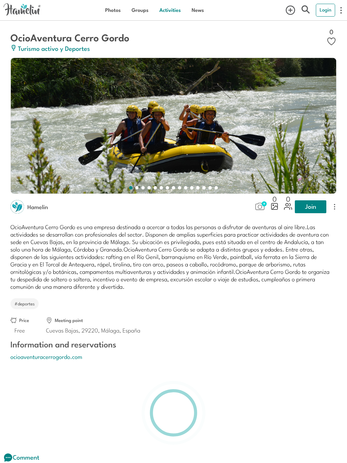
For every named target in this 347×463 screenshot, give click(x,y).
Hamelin (37, 206)
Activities (170, 10)
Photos (113, 10)
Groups (139, 10)
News (197, 10)
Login (325, 10)
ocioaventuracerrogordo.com (46, 356)
